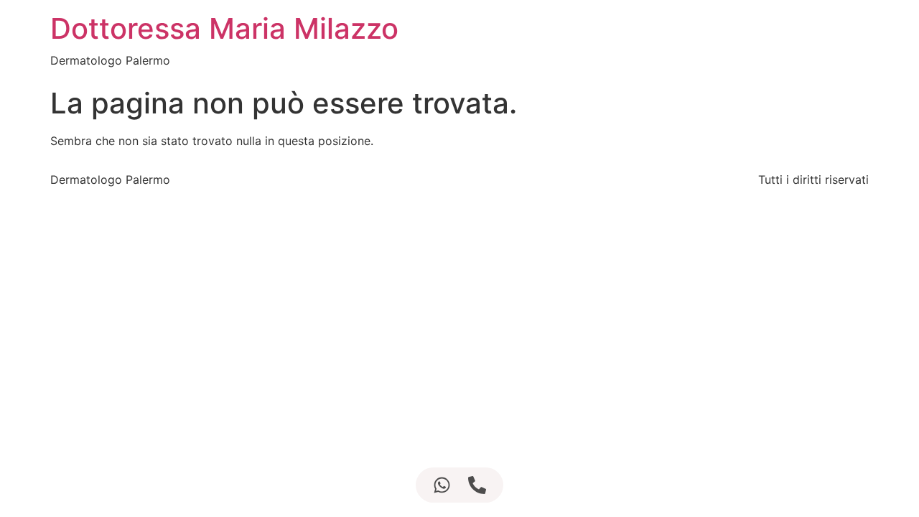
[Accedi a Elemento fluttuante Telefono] (477, 485)
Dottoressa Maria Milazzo (224, 28)
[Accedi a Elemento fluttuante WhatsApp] (442, 485)
